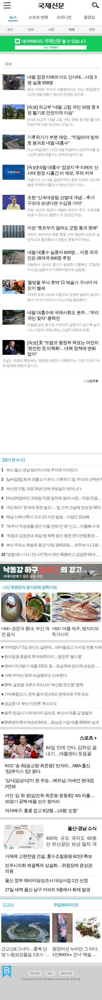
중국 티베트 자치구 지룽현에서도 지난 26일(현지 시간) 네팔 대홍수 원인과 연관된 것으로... (63, 91)
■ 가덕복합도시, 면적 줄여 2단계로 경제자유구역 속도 (45, 694)
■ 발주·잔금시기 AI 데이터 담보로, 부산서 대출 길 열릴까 (46, 713)
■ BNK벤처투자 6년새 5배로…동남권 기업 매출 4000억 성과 (50, 722)
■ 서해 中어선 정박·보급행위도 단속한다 (34, 675)
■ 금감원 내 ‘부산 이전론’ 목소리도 (29, 703)
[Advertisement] (51, 421)
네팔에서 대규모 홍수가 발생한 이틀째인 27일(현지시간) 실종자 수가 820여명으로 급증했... (63, 266)
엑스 (50, 973)
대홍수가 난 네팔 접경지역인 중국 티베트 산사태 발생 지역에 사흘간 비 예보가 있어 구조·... (63, 182)
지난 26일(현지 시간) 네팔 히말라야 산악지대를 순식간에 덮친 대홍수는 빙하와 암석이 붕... (63, 152)
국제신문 (7, 972)
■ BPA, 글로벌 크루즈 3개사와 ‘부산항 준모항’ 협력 (42, 685)
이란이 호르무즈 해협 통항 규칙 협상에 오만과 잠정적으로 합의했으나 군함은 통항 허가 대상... (63, 236)
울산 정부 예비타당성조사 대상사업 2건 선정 (46, 880)
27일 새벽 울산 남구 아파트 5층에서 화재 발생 (47, 889)
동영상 (89, 17)
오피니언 (63, 17)
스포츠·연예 (38, 17)
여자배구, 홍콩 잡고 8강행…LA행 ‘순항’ (41, 810)
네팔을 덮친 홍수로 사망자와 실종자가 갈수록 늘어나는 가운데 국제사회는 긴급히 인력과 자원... (63, 327)
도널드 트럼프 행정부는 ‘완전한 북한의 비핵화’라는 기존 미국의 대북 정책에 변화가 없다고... (50, 363)
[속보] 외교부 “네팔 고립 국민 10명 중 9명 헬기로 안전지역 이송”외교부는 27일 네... (63, 122)
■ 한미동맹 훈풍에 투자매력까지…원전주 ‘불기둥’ (41, 657)
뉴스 (13, 17)
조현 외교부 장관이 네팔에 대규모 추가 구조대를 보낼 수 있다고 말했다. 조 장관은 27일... (63, 212)
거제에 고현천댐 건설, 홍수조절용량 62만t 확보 (48, 856)
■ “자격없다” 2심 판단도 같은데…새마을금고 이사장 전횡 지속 (51, 647)
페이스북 (66, 973)
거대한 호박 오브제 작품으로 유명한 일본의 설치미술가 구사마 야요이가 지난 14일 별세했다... (63, 297)
